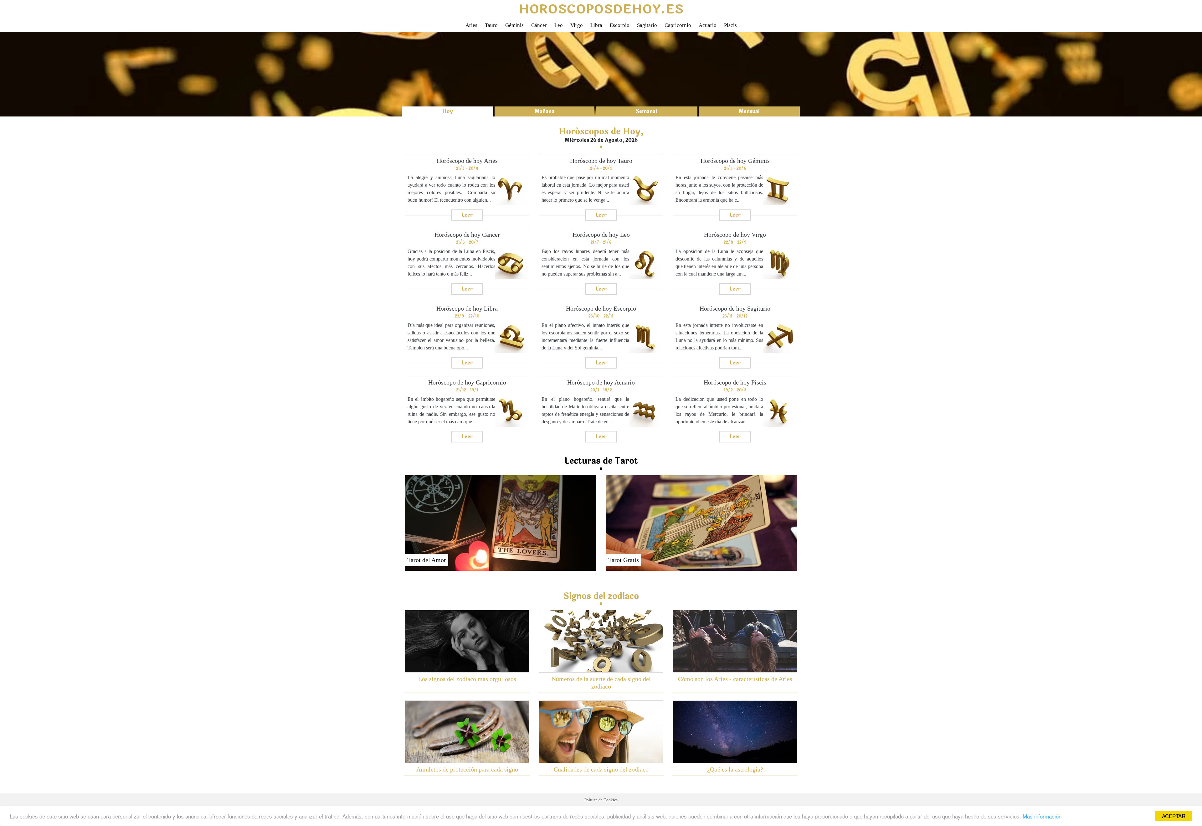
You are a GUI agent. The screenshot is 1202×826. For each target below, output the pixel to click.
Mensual (749, 111)
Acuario (708, 25)
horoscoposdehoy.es (601, 9)
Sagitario (647, 25)
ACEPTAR (1173, 816)
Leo (558, 25)
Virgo (576, 25)
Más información (1042, 816)
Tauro (491, 25)
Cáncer (539, 25)
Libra (596, 25)
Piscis (730, 25)
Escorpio (619, 25)
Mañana (544, 111)
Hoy (447, 111)
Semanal (646, 111)
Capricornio (678, 25)
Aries (471, 25)
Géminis (514, 25)
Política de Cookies (601, 800)
